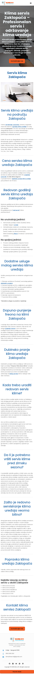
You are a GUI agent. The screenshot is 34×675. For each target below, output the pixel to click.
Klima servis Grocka (8, 586)
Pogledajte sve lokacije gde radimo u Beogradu (15, 596)
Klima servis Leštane (8, 592)
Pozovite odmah (17, 671)
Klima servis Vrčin (7, 593)
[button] (30, 3)
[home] (7, 3)
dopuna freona (23, 243)
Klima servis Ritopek (8, 588)
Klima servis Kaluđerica (9, 590)
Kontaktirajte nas (17, 61)
